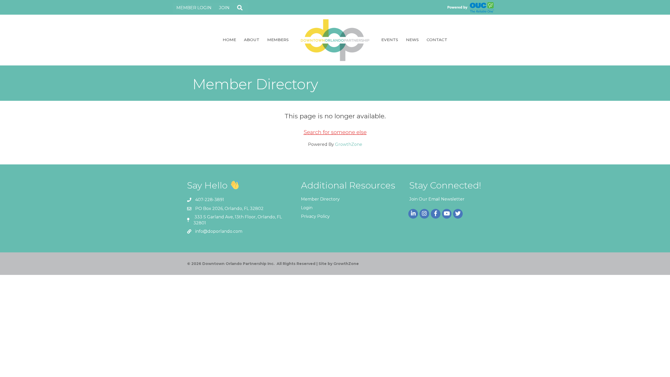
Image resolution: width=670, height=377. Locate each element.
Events (389, 39)
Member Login (193, 7)
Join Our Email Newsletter (437, 199)
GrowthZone (348, 144)
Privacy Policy (315, 216)
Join (224, 7)
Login (306, 207)
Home (229, 39)
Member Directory (320, 199)
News (412, 39)
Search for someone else (335, 132)
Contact (437, 39)
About (251, 39)
